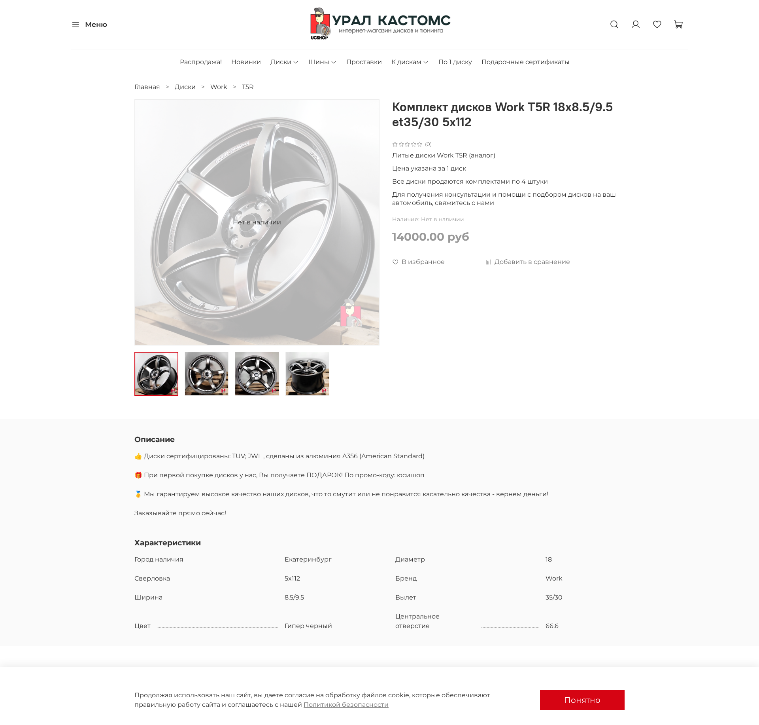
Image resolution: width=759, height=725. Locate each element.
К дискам (406, 62)
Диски (280, 62)
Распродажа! (201, 62)
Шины (318, 62)
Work (218, 87)
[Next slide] (366, 222)
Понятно (582, 700)
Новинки (246, 62)
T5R (248, 87)
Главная (147, 87)
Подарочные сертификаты (525, 62)
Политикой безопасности (346, 704)
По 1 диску (455, 62)
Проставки (364, 62)
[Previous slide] (147, 222)
